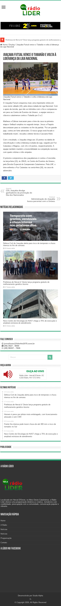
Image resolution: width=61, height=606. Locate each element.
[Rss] (30, 599)
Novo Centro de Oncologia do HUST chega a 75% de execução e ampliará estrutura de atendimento (30, 322)
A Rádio (4, 525)
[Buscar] (50, 357)
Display (12, 45)
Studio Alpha (38, 596)
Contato (4, 542)
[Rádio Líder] (30, 9)
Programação (6, 538)
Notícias (4, 529)
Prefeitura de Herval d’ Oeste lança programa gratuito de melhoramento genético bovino (26, 283)
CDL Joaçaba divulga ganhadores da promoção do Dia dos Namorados (19, 192)
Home (4, 45)
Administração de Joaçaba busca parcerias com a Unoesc (41, 199)
